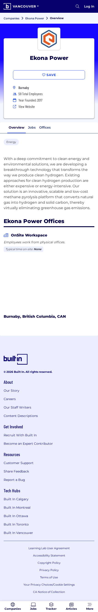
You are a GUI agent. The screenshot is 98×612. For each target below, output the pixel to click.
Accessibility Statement (49, 555)
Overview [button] (16, 127)
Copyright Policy (49, 562)
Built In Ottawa (16, 516)
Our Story (11, 391)
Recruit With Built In (20, 435)
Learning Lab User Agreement (49, 548)
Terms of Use (49, 577)
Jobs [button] (32, 127)
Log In (89, 6)
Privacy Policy (49, 570)
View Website (26, 106)
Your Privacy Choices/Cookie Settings (49, 584)
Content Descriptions (21, 416)
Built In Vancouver (18, 533)
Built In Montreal (17, 507)
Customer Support (19, 463)
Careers (10, 399)
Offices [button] (45, 127)
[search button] (77, 6)
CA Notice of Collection (49, 592)
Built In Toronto (16, 524)
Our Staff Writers (17, 407)
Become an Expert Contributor (28, 444)
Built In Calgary (16, 499)
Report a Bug (14, 480)
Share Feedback (16, 471)
